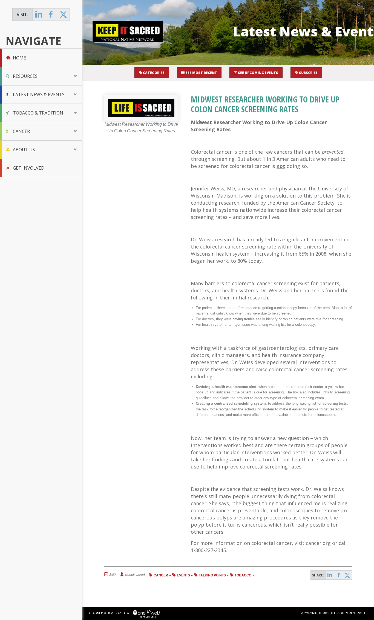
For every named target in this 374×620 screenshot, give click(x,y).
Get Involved (28, 168)
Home (19, 58)
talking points (212, 575)
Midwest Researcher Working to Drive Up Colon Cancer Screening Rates (265, 104)
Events (183, 575)
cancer (161, 575)
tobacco (243, 575)
